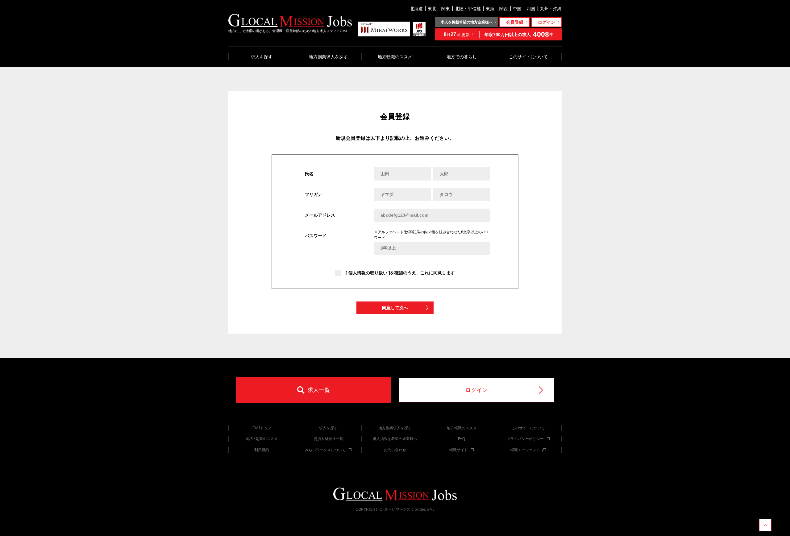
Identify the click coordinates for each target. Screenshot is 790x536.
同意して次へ (395, 307)
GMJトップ (261, 428)
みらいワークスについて (325, 450)
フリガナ (313, 194)
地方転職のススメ (395, 56)
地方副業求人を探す (328, 56)
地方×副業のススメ (262, 439)
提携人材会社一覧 (328, 439)
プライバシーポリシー (525, 439)
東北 (432, 8)
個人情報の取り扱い (367, 272)
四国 (530, 8)
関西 (503, 8)
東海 (490, 8)
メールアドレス (320, 215)
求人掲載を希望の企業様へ (395, 439)
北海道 (416, 8)
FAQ (461, 439)
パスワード (315, 235)
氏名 (309, 173)
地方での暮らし (462, 56)
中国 (517, 8)
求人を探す (261, 56)
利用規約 (261, 450)
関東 (445, 8)
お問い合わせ (395, 450)
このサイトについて (528, 56)
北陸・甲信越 (468, 8)
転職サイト (458, 450)
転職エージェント (525, 450)
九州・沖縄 (551, 8)
